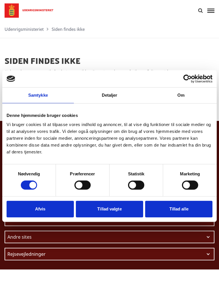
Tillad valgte (109, 208)
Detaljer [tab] (109, 95)
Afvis (40, 208)
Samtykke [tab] (38, 95)
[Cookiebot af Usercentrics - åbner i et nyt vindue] (187, 78)
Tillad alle (178, 208)
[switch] (82, 185)
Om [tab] (180, 95)
